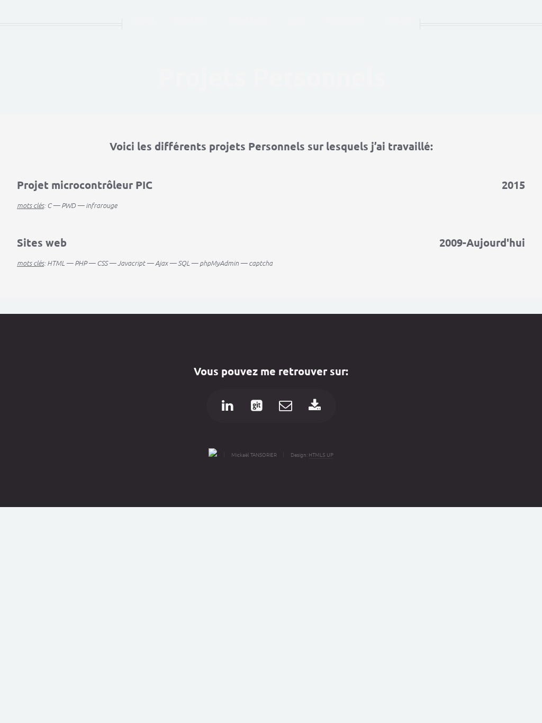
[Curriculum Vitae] (315, 406)
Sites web (42, 242)
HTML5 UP (321, 454)
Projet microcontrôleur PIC (84, 185)
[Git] (256, 406)
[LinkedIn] (227, 406)
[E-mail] (286, 406)
